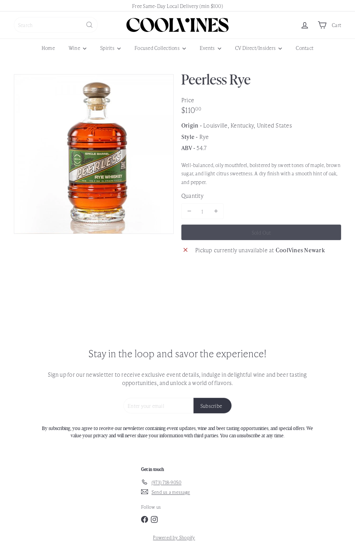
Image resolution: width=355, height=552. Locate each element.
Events (208, 47)
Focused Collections (158, 47)
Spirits (107, 47)
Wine (75, 47)
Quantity (192, 195)
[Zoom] (93, 154)
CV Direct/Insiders (256, 47)
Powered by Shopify (174, 537)
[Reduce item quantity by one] (189, 211)
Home (48, 47)
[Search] (89, 25)
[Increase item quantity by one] (216, 211)
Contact (304, 47)
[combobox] (56, 25)
